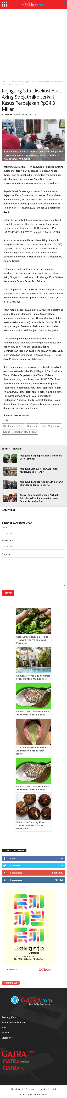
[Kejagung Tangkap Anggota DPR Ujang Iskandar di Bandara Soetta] (10, 484)
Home (4, 82)
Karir (4, 1027)
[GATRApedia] (17, 1061)
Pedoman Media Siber (13, 1022)
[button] (64, 3)
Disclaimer (7, 1037)
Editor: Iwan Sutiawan (17, 415)
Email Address (8, 540)
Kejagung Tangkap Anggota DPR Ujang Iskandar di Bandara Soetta (41, 483)
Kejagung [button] (32, 426)
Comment (6, 554)
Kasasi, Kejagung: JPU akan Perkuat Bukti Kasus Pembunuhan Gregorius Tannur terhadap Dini (39, 498)
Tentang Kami (9, 1017)
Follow (59, 865)
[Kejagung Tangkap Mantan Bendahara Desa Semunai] (10, 458)
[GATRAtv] (17, 1068)
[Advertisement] (33, 44)
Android (45, 1089)
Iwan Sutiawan (12, 114)
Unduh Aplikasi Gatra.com (23, 1089)
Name (4, 527)
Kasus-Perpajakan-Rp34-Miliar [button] (20, 431)
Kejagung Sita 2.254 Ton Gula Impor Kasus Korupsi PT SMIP (39, 470)
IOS (54, 1089)
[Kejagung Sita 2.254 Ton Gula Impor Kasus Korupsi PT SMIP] (10, 471)
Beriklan (6, 1032)
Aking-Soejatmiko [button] (50, 426)
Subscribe (57, 872)
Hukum (13, 82)
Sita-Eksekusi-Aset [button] (13, 426)
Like (61, 858)
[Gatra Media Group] (19, 1054)
